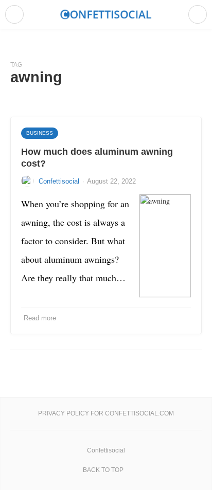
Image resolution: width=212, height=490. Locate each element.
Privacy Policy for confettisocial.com (106, 413)
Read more (40, 318)
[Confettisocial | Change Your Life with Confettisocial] (106, 14)
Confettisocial (59, 181)
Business (39, 133)
